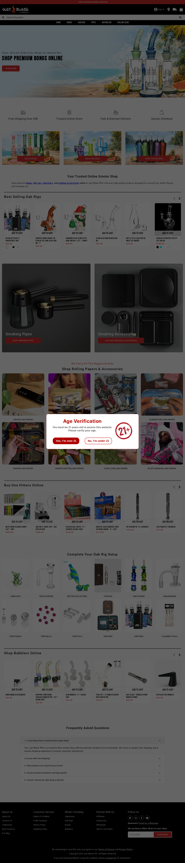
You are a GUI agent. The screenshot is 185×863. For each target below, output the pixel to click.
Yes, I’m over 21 (66, 440)
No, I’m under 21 (98, 440)
